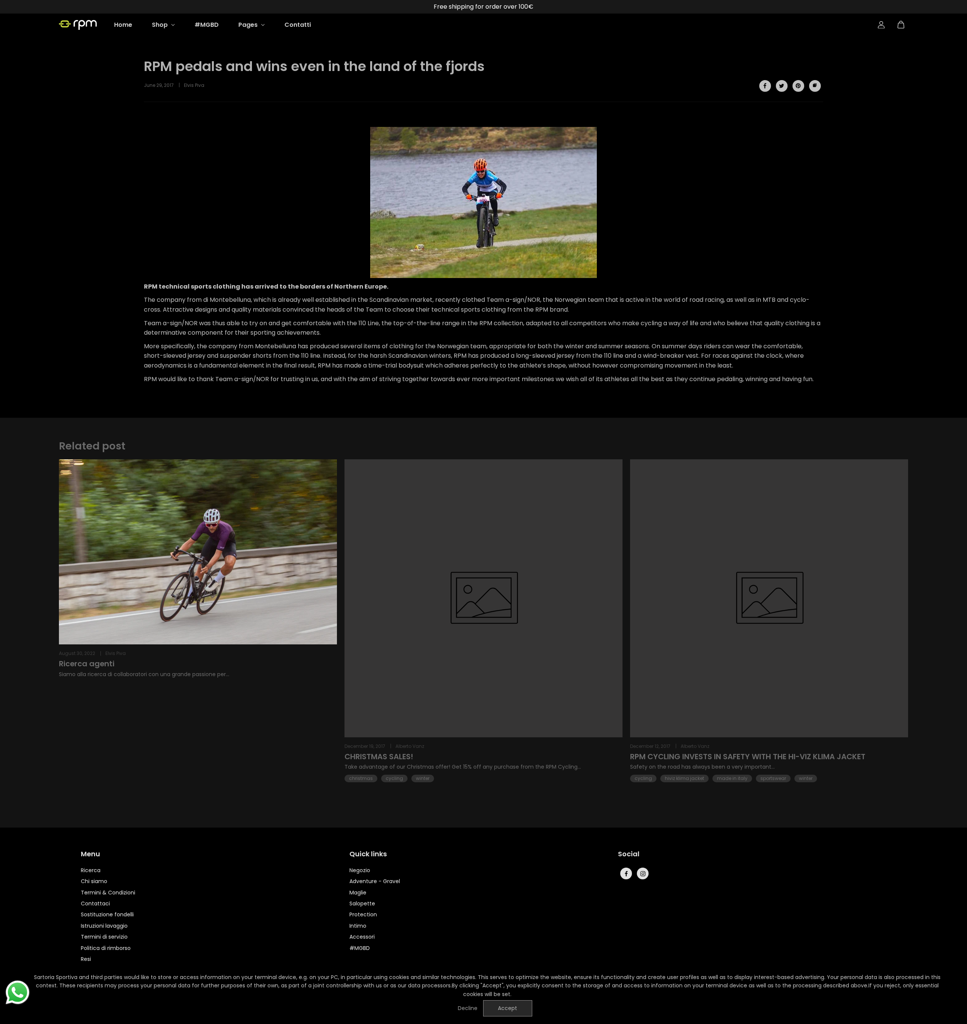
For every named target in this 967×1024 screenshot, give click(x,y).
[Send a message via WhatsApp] (17, 992)
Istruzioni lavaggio (104, 926)
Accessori (362, 937)
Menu (90, 854)
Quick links (368, 854)
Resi (86, 959)
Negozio (359, 870)
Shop (160, 24)
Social (629, 854)
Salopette (362, 903)
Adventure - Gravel (374, 881)
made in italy (732, 778)
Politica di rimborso (106, 948)
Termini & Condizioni (108, 892)
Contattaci (95, 903)
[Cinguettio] (781, 85)
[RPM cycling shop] (78, 25)
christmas (361, 778)
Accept (507, 1008)
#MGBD (207, 24)
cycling (394, 778)
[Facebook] (765, 85)
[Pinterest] (798, 85)
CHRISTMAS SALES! (378, 757)
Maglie (357, 892)
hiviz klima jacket (684, 778)
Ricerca (90, 870)
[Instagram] (643, 873)
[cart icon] (901, 25)
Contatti (297, 24)
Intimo (357, 926)
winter (422, 778)
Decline (467, 1008)
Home (123, 24)
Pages (248, 24)
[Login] (881, 25)
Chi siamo (94, 881)
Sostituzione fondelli (107, 914)
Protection (363, 914)
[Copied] (814, 85)
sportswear (773, 778)
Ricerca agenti (86, 664)
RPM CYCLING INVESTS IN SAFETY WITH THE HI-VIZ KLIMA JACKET (747, 757)
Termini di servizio (104, 937)
